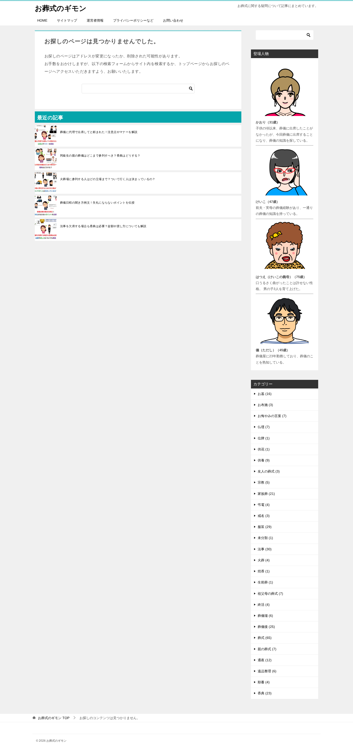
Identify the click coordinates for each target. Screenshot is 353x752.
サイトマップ (67, 20)
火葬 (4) (264, 560)
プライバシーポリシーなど (133, 20)
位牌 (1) (264, 438)
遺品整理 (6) (267, 671)
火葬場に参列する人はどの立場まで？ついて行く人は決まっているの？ (107, 179)
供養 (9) (264, 460)
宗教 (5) (264, 482)
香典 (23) (265, 693)
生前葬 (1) (265, 582)
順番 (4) (264, 682)
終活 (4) (264, 604)
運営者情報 (95, 20)
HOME (42, 20)
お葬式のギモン (60, 8)
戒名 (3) (264, 516)
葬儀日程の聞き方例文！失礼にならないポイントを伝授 (97, 202)
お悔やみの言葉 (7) (272, 416)
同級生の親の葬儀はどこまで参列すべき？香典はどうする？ (100, 155)
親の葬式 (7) (267, 649)
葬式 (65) (265, 638)
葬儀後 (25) (266, 627)
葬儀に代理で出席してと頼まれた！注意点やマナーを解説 (98, 132)
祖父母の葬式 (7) (270, 593)
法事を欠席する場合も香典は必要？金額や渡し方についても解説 (103, 226)
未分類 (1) (265, 538)
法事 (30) (265, 549)
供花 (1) (264, 449)
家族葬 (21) (266, 494)
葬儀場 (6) (265, 616)
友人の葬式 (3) (269, 471)
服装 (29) (265, 527)
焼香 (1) (264, 571)
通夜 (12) (265, 660)
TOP (53, 718)
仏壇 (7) (264, 427)
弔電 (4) (264, 505)
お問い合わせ (173, 20)
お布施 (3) (265, 405)
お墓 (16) (265, 394)
